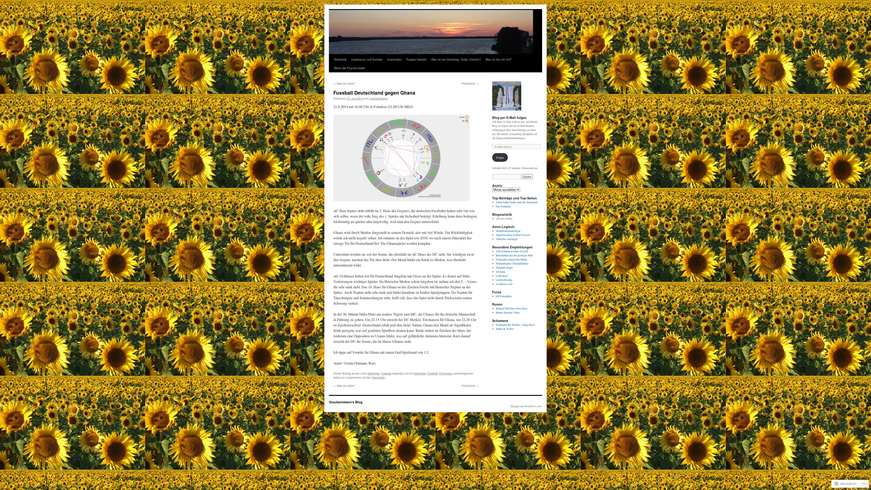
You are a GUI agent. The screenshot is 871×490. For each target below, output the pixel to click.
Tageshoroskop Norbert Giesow (513, 235)
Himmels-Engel (504, 267)
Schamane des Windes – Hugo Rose (515, 324)
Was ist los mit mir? (498, 59)
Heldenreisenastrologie (508, 231)
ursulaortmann (379, 98)
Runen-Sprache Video (508, 312)
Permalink (378, 377)
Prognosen (446, 373)
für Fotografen (503, 296)
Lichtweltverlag (504, 280)
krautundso (394, 59)
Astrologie (373, 373)
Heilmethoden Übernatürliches (512, 263)
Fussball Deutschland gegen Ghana (374, 92)
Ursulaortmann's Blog (345, 402)
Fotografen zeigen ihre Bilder (511, 259)
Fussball (386, 373)
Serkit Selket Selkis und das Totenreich (517, 202)
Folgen (500, 157)
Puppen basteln (416, 59)
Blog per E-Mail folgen (509, 117)
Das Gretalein (503, 206)
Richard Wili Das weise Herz (511, 308)
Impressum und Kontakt (367, 59)
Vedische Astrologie (507, 239)
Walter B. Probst (505, 329)
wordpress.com (504, 284)
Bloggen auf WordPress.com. (526, 406)
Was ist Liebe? (344, 83)
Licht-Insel (501, 275)
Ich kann (500, 271)
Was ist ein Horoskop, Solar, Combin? (456, 59)
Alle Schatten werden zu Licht (512, 251)
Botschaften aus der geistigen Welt (514, 255)
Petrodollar (470, 83)
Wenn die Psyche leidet (349, 68)
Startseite (340, 59)
